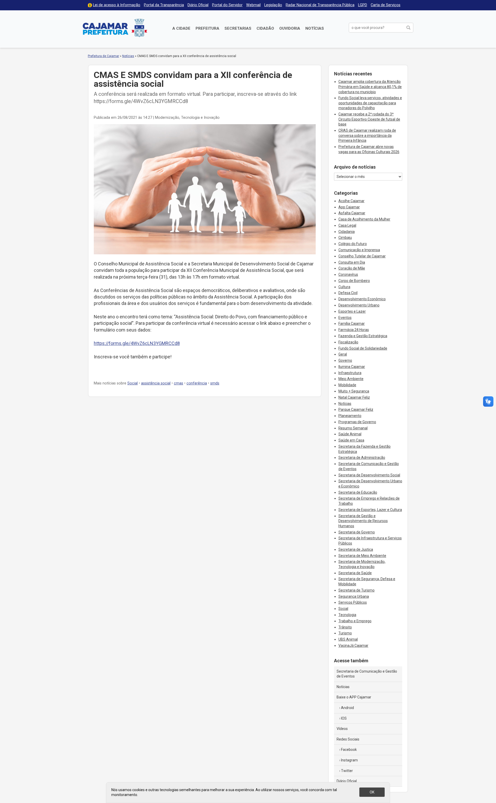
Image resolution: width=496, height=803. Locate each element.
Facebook (349, 749)
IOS (344, 718)
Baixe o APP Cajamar (354, 697)
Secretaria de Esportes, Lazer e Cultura (370, 510)
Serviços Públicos (352, 602)
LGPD (362, 5)
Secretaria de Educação (357, 492)
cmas (178, 383)
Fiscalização (348, 342)
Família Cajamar (351, 323)
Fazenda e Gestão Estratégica (362, 336)
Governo (345, 360)
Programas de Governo (357, 422)
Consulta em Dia (351, 262)
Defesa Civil (348, 293)
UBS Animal (348, 639)
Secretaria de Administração (361, 457)
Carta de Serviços (385, 5)
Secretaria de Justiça (355, 549)
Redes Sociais (348, 739)
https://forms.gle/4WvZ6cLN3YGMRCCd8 (137, 343)
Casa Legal (347, 225)
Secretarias (237, 28)
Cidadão (265, 28)
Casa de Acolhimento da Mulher (364, 219)
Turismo (345, 633)
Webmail (253, 5)
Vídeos (342, 729)
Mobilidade (347, 385)
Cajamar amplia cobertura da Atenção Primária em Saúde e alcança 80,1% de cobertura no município (370, 87)
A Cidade (181, 28)
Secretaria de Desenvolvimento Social (369, 475)
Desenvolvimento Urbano (358, 305)
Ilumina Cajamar (351, 367)
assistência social (156, 383)
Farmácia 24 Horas (353, 330)
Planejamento (349, 416)
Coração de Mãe (351, 268)
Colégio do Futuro (352, 244)
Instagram (349, 760)
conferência (197, 383)
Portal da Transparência (164, 5)
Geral (342, 354)
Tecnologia (347, 615)
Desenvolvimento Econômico (362, 299)
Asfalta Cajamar (351, 213)
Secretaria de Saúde (355, 573)
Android (347, 708)
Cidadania (346, 232)
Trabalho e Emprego (354, 621)
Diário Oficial (198, 5)
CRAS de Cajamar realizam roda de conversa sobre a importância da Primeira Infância (367, 135)
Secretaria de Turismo (356, 590)
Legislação (273, 5)
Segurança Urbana (353, 596)
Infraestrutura (349, 373)
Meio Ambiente (350, 379)
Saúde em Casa (351, 440)
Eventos (345, 318)
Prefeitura (207, 28)
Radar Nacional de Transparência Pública (320, 5)
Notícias (314, 28)
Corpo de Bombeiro (354, 281)
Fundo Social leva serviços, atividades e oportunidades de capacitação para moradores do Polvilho (370, 103)
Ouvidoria (289, 28)
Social (132, 383)
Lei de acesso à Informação (116, 5)
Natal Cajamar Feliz (354, 397)
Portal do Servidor (227, 5)
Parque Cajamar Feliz (355, 409)
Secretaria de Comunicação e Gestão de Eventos (367, 674)
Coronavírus (348, 274)
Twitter (347, 771)
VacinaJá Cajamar (353, 645)
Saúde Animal (349, 434)
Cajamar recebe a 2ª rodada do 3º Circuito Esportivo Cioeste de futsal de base (369, 119)
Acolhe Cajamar (351, 201)
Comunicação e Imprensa (359, 250)
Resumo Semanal (353, 428)
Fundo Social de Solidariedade (362, 348)
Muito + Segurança (353, 391)
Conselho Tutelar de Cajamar (362, 256)
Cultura (344, 287)
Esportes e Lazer (352, 311)
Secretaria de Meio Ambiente (362, 556)
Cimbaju (345, 237)
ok (372, 792)
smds (214, 383)
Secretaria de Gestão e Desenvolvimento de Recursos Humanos (363, 521)
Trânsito (345, 627)
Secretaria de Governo (356, 532)
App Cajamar (349, 207)
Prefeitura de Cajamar (115, 27)
